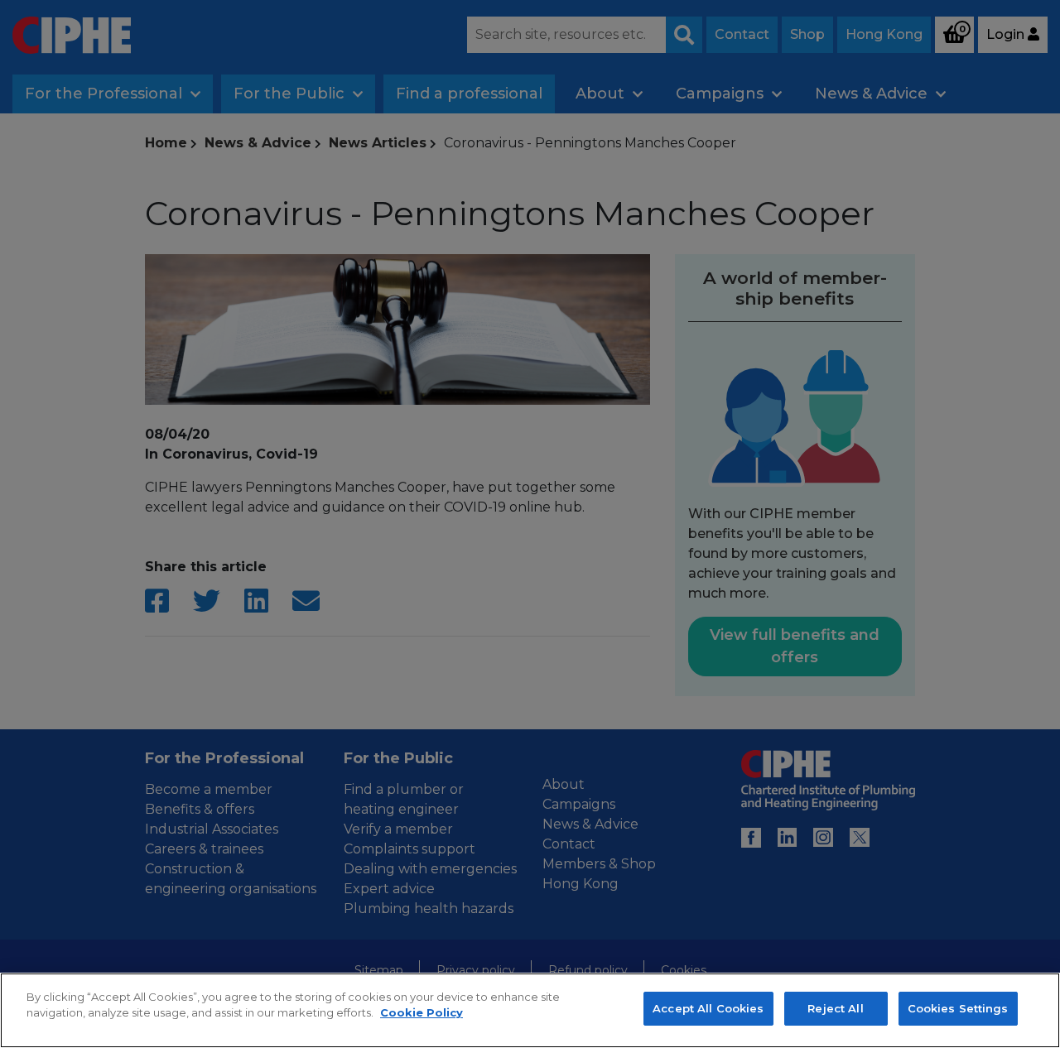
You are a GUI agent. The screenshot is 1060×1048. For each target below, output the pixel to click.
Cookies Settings (958, 1008)
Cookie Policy (421, 1013)
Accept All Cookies (708, 1008)
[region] (530, 1010)
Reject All (835, 1008)
